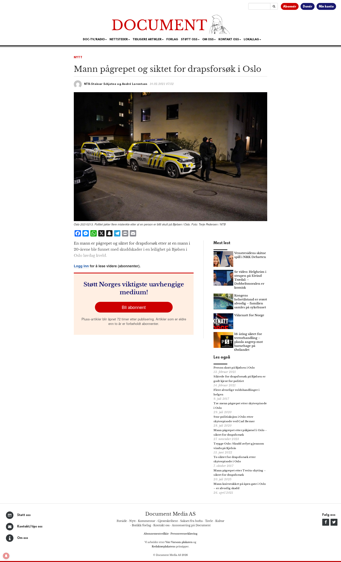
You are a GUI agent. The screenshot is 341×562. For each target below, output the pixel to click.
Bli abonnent (134, 307)
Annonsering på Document (191, 525)
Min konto (326, 6)
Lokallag (251, 39)
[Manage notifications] (6, 556)
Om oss (22, 538)
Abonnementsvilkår (156, 533)
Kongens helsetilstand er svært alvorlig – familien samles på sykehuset (250, 301)
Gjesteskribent (168, 521)
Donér (307, 6)
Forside (122, 521)
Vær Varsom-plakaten (179, 542)
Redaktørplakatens (163, 546)
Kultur (219, 521)
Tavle (209, 521)
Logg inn (81, 265)
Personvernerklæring (183, 533)
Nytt (78, 57)
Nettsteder (119, 39)
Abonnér (289, 6)
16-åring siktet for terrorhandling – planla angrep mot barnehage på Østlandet (248, 342)
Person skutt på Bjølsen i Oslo (234, 367)
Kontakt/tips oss (29, 526)
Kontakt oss (228, 39)
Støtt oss (24, 515)
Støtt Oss (189, 39)
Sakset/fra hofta (191, 521)
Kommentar (146, 521)
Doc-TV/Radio (94, 39)
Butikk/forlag (141, 525)
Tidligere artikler (147, 39)
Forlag (172, 39)
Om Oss (208, 39)
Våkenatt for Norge (249, 315)
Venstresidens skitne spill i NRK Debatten (250, 255)
